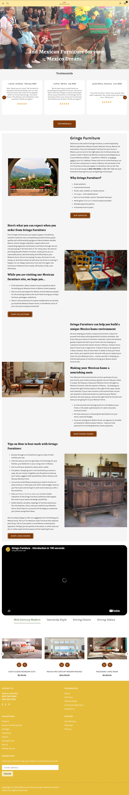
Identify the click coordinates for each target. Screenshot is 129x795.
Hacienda (6, 733)
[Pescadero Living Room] (107, 648)
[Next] (125, 97)
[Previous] (4, 97)
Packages (78, 194)
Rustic (5, 744)
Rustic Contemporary (12, 725)
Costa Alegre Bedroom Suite (21, 671)
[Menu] (3, 3)
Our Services (80, 215)
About (67, 693)
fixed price (88, 201)
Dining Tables (106, 619)
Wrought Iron (8, 740)
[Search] (7, 3)
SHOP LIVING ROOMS (20, 536)
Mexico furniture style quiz (28, 494)
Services (68, 697)
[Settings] (120, 3)
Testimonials (64, 123)
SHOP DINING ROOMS (83, 434)
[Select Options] (19, 664)
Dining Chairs (82, 619)
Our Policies (70, 721)
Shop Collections (20, 314)
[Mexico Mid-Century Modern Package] (64, 648)
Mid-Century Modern (27, 619)
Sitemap (68, 725)
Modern (5, 721)
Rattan (5, 737)
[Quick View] (24, 664)
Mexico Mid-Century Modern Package (64, 671)
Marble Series (8, 748)
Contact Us (69, 709)
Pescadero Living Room (107, 671)
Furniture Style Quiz (74, 705)
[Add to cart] (61, 664)
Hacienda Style (57, 619)
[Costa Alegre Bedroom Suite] (22, 648)
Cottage (5, 729)
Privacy (67, 729)
